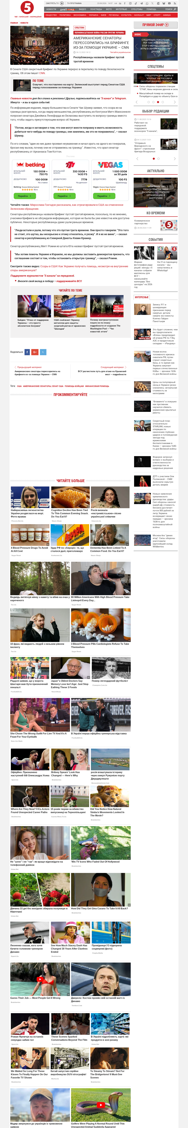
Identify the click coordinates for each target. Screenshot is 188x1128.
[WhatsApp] (147, 3)
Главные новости (21, 98)
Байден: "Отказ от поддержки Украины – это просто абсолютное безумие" (33, 323)
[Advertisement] (70, 179)
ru (120, 3)
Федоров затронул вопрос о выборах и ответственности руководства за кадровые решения (163, 462)
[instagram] (130, 3)
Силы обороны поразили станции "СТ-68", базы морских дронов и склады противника (156, 89)
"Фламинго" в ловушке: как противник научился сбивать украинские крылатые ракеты (165, 407)
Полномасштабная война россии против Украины (99, 32)
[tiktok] (136, 3)
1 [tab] (145, 60)
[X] (152, 3)
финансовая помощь (97, 386)
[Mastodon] (158, 3)
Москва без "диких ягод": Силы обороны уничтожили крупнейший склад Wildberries (164, 541)
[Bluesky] (164, 3)
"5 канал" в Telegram (113, 98)
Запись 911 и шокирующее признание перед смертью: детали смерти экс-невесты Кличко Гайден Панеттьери (163, 313)
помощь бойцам (74, 386)
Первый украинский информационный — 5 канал (27, 9)
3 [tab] (158, 102)
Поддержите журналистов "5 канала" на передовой (42, 275)
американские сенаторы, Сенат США (43, 386)
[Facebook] (124, 3)
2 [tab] (167, 60)
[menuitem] (51, 9)
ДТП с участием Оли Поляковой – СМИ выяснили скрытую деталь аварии (163, 480)
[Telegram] (141, 3)
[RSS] (175, 3)
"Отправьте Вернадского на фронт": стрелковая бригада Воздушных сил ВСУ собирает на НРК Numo (145, 150)
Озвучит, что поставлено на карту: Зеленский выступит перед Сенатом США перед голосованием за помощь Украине (79, 86)
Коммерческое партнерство (142, 222)
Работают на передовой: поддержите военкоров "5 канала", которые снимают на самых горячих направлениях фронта (145, 131)
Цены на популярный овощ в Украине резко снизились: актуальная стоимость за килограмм (165, 388)
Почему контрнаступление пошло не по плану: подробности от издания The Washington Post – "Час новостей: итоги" (105, 326)
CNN (42, 73)
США (19, 386)
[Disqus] (70, 440)
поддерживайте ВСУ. (69, 281)
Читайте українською (120, 51)
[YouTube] (169, 3)
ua (115, 3)
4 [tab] (163, 102)
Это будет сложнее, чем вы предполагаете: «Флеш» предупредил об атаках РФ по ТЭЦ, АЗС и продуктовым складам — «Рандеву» (165, 336)
